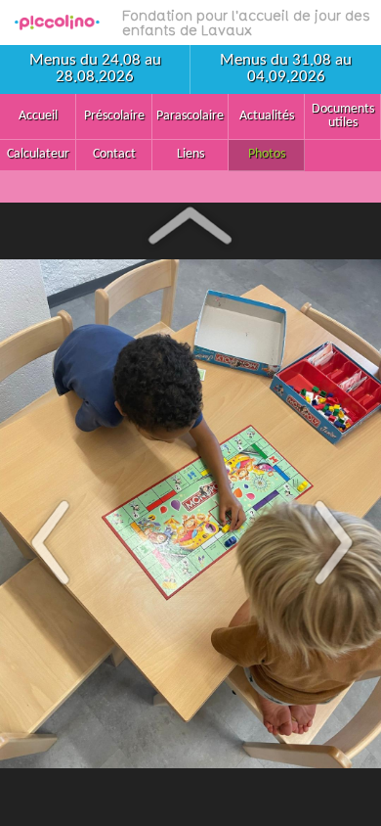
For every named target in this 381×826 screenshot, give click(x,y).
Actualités (266, 116)
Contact (114, 154)
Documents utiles (343, 116)
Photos (266, 154)
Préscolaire (114, 116)
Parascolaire (190, 116)
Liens (190, 154)
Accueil (38, 116)
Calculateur (38, 154)
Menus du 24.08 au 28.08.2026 (95, 68)
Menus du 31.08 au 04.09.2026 (286, 68)
